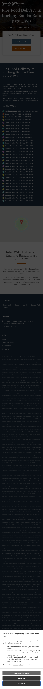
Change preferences (21, 673)
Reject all (21, 678)
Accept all (21, 683)
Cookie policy (18, 665)
